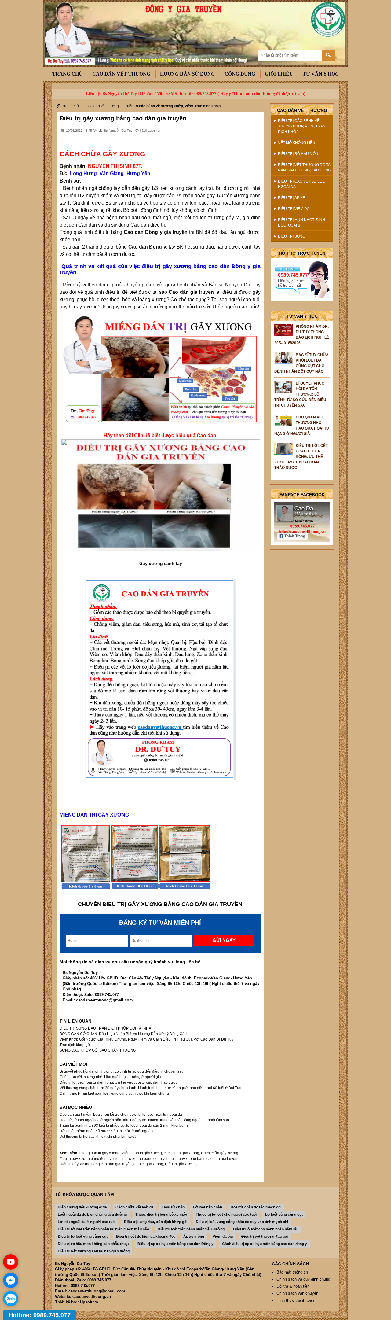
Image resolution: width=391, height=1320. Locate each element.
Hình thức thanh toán (295, 1300)
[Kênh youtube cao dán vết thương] (10, 1262)
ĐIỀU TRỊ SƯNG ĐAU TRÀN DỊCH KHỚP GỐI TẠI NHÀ (105, 1028)
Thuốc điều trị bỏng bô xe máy (161, 1214)
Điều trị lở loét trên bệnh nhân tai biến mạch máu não (103, 1229)
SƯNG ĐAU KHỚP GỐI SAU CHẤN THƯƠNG (98, 1050)
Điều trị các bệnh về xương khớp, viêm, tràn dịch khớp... (174, 106)
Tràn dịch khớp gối (75, 1045)
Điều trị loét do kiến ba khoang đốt (145, 1236)
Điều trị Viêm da (293, 209)
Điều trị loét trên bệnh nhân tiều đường (191, 1229)
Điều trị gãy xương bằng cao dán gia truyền (123, 118)
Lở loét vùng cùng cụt (284, 1214)
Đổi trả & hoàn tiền (292, 1286)
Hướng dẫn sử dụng (187, 73)
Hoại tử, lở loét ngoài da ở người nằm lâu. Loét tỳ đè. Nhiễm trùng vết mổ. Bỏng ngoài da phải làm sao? (145, 1120)
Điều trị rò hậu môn (298, 154)
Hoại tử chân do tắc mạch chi (256, 1207)
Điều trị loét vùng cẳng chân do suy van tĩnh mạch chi (242, 1222)
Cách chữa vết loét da (134, 1207)
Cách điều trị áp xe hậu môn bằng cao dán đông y (264, 1244)
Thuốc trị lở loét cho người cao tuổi (226, 1214)
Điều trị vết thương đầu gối (264, 1236)
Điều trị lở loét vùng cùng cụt (83, 1236)
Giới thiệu (279, 73)
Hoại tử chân (173, 1207)
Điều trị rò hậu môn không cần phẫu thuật (93, 1244)
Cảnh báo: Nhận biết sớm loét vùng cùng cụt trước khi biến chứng (114, 1093)
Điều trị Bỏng (291, 236)
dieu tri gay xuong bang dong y (139, 1158)
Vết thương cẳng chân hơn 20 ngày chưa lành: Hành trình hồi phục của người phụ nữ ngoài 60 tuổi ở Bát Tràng (152, 1088)
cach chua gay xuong (181, 1153)
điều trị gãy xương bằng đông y (85, 1158)
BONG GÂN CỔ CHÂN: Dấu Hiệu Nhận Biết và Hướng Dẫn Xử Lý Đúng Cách (124, 1034)
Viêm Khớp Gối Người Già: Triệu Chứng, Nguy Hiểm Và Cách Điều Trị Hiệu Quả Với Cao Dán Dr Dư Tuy (146, 1039)
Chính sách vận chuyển (297, 1293)
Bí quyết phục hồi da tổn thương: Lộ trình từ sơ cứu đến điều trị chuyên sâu (122, 1071)
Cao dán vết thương (121, 73)
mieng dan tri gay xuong (99, 1153)
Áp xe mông (193, 1236)
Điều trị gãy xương (180, 1164)
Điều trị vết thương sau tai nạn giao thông (94, 1251)
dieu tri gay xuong (148, 1164)
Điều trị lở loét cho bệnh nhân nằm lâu (265, 1229)
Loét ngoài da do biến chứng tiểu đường (92, 1214)
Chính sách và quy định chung (303, 1279)
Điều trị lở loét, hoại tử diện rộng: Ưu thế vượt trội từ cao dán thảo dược (118, 1082)
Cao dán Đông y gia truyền (156, 232)
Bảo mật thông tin (292, 1272)
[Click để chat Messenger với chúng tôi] (10, 1280)
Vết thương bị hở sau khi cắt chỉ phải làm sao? (98, 1136)
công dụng (240, 73)
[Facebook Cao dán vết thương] (302, 522)
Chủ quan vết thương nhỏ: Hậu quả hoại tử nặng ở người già (110, 1077)
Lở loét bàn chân (207, 1207)
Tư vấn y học (321, 73)
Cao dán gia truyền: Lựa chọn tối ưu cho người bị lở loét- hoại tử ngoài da (121, 1114)
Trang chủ (67, 73)
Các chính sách (290, 1263)
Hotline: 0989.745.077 (40, 1315)
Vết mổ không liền (296, 143)
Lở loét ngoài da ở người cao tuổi (86, 1222)
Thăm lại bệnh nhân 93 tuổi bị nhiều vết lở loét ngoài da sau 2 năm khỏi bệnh (124, 1125)
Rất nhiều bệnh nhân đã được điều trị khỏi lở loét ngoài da (108, 1131)
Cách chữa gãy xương (219, 1153)
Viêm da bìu (223, 1236)
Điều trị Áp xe (291, 198)
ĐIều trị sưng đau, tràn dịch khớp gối (155, 1222)
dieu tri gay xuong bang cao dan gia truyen (201, 1158)
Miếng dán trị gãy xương (141, 1153)
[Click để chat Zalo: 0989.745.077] (10, 1298)
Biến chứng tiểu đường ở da (82, 1207)
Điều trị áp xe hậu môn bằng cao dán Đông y (175, 1244)
